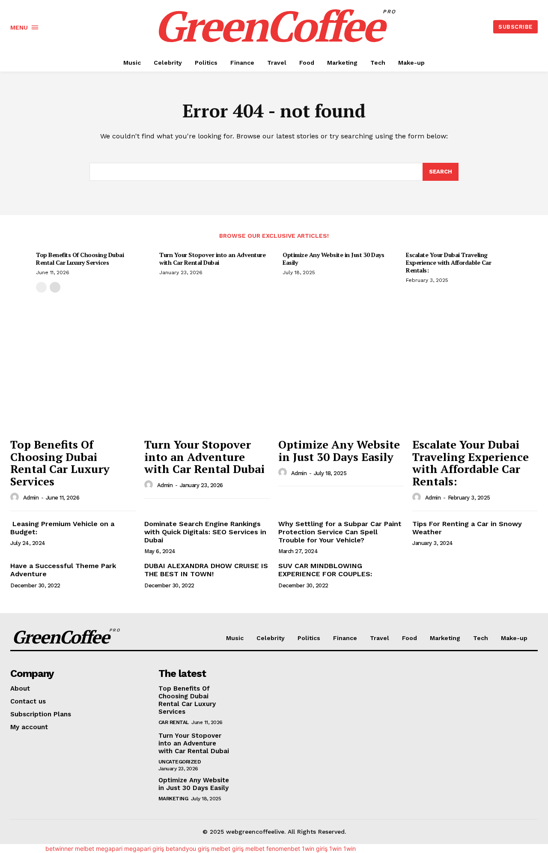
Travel (379, 638)
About (20, 688)
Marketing (445, 638)
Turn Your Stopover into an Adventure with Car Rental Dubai (212, 258)
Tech (480, 638)
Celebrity (270, 638)
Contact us (28, 701)
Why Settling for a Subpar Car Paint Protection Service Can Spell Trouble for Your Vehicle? (340, 532)
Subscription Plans (40, 714)
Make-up (514, 638)
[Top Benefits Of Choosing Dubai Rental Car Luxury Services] (73, 386)
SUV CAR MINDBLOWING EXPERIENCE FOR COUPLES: (325, 570)
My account (29, 727)
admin (31, 497)
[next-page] (55, 287)
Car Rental (173, 722)
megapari (109, 848)
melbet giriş (227, 848)
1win (335, 848)
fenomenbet (283, 848)
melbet (84, 848)
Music (235, 638)
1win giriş (315, 848)
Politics (309, 638)
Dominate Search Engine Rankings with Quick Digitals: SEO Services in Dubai (205, 532)
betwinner (59, 848)
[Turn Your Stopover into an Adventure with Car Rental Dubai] (207, 386)
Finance (345, 638)
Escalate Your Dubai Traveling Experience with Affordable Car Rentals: (448, 262)
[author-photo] (15, 497)
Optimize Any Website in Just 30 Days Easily (333, 258)
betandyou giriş (187, 848)
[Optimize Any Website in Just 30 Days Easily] (341, 386)
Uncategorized (179, 762)
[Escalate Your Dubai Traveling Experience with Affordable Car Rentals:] (475, 386)
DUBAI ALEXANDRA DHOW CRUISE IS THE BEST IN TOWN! (206, 570)
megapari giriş (144, 848)
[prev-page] (41, 287)
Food (409, 638)
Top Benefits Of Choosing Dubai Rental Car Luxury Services (80, 258)
